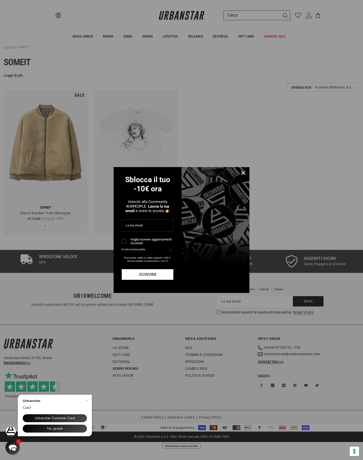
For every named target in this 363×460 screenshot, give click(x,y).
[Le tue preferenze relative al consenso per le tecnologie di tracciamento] (354, 451)
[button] (12, 447)
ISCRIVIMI (147, 274)
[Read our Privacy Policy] (171, 250)
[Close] (243, 173)
